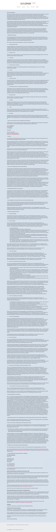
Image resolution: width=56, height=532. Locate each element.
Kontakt (19, 524)
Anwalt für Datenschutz (42, 450)
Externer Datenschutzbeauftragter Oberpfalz (19, 450)
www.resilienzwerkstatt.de (14, 134)
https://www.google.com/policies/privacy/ (25, 502)
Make (10, 529)
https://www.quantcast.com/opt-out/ (26, 486)
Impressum (22, 524)
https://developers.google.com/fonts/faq (34, 501)
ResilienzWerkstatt (11, 524)
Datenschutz (27, 524)
